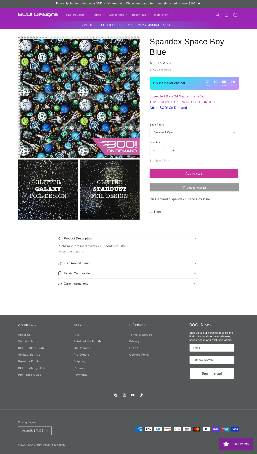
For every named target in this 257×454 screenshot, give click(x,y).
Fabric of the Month (87, 341)
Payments (80, 374)
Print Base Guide (30, 374)
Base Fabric (157, 124)
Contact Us (25, 341)
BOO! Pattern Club (31, 348)
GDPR (133, 348)
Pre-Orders (81, 354)
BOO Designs (35, 445)
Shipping (80, 361)
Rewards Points (29, 361)
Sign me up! (212, 373)
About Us (24, 334)
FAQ (77, 334)
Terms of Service (141, 334)
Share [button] (158, 211)
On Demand (82, 348)
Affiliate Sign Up (29, 354)
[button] (77, 14)
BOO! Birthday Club (31, 367)
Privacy (134, 341)
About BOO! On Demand (168, 107)
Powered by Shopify (54, 445)
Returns (79, 367)
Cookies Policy (139, 354)
